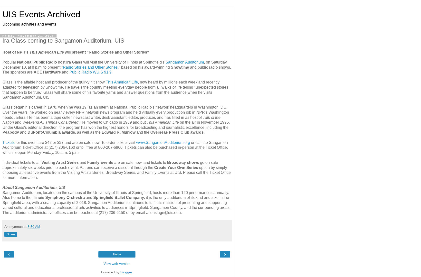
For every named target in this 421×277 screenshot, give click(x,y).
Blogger (126, 272)
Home (117, 254)
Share (11, 234)
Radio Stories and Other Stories (90, 67)
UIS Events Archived (41, 14)
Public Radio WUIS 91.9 (90, 72)
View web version (117, 264)
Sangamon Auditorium (184, 62)
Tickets (8, 142)
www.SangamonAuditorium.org (163, 142)
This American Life (122, 82)
